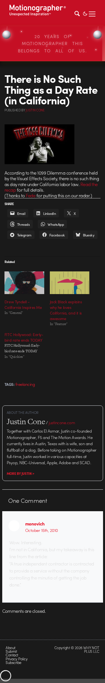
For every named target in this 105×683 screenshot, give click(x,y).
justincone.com (62, 422)
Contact (12, 655)
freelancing (25, 384)
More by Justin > (20, 473)
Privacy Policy (16, 659)
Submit (11, 651)
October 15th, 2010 (41, 530)
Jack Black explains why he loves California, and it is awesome (66, 310)
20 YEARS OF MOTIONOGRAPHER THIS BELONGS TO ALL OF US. (52, 43)
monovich (35, 523)
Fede (30, 195)
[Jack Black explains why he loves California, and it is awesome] (70, 282)
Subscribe (13, 662)
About (10, 647)
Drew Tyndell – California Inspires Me (23, 304)
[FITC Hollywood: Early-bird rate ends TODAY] (27, 346)
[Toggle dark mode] (85, 13)
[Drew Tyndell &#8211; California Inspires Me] (24, 282)
